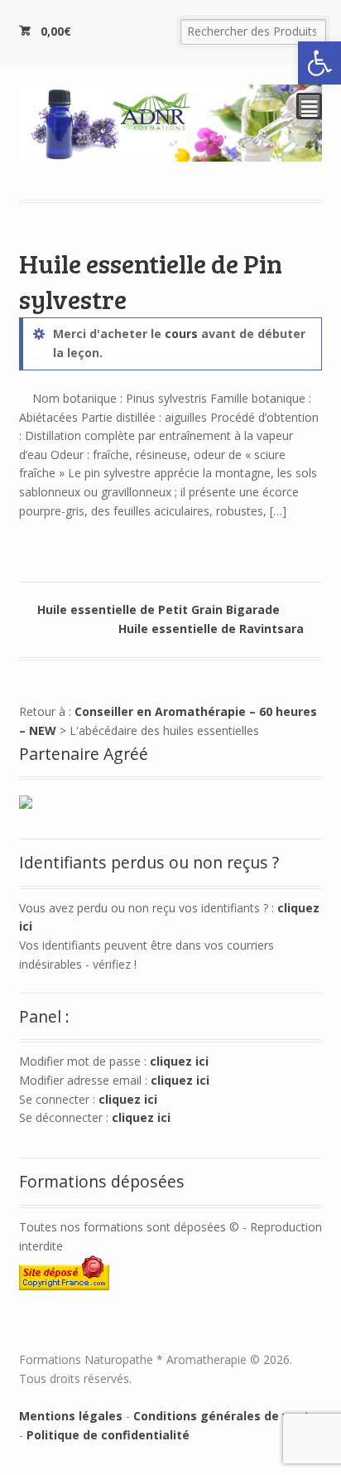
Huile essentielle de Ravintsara (211, 628)
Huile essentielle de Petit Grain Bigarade (158, 609)
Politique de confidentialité (108, 1435)
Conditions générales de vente (225, 1416)
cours (181, 333)
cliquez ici (179, 1061)
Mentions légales (70, 1416)
